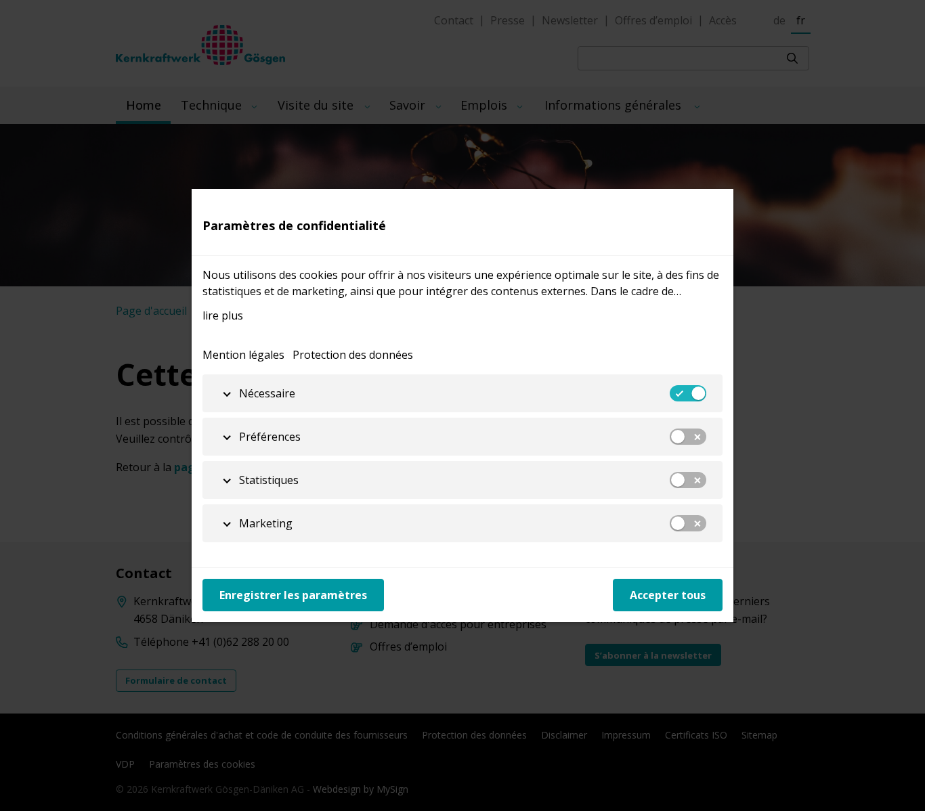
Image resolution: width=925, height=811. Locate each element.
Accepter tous (668, 595)
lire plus (222, 315)
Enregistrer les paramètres (293, 595)
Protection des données (353, 354)
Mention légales (243, 354)
